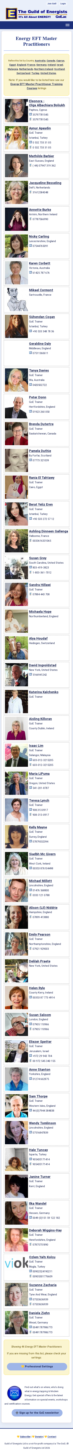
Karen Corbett (39, 263)
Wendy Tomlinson (42, 1123)
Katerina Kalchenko (43, 692)
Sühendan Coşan (42, 317)
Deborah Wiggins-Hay (45, 1230)
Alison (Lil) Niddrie (43, 908)
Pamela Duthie (40, 451)
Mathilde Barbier (41, 156)
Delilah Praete (39, 961)
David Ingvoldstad (42, 665)
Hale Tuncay (38, 1150)
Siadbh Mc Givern (42, 854)
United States (48, 73)
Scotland (59, 69)
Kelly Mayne (38, 827)
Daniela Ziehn (39, 1313)
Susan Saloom (40, 1015)
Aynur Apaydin (40, 128)
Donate (39, 1436)
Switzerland (23, 73)
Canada (51, 60)
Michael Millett (40, 881)
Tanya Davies (39, 370)
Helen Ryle (37, 988)
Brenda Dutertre (41, 424)
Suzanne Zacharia (43, 1285)
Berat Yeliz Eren (41, 504)
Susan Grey (37, 558)
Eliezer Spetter (40, 1041)
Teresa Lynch (39, 800)
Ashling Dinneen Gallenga (48, 531)
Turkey (35, 73)
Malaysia (13, 69)
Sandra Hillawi (40, 585)
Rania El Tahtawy (41, 477)
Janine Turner (39, 1177)
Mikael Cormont (41, 290)
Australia (40, 60)
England (21, 64)
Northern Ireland (43, 69)
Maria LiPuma (39, 774)
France (31, 64)
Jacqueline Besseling (45, 183)
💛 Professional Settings (37, 1366)
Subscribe (25, 1436)
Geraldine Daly (40, 344)
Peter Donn (37, 397)
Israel (60, 64)
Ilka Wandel (37, 1203)
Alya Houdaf (38, 638)
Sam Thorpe (38, 1096)
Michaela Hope (40, 611)
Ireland (52, 64)
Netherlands (26, 69)
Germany (41, 64)
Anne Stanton (39, 1069)
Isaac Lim (36, 745)
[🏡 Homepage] (36, 13)
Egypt (12, 64)
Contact (51, 1436)
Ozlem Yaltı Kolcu (42, 1257)
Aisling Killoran (40, 719)
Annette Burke (40, 210)
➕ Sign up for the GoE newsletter (37, 1412)
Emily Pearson (39, 934)
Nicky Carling (39, 236)
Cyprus (60, 60)
